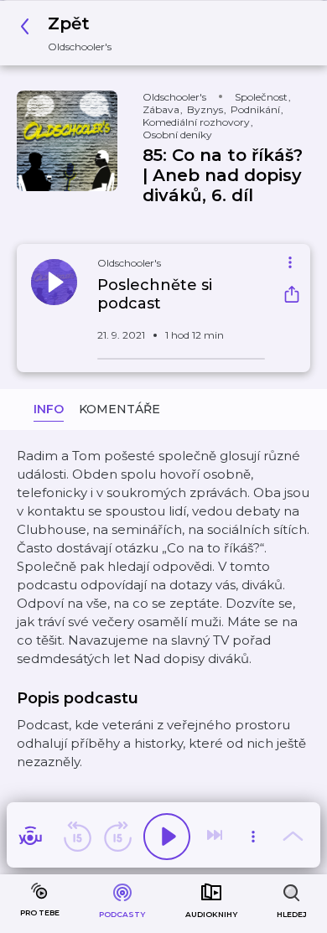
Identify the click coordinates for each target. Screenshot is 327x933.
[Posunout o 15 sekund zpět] (77, 836)
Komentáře (119, 409)
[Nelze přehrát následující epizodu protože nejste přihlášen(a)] (216, 836)
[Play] (167, 836)
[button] (70, 33)
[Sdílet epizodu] (292, 296)
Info (49, 409)
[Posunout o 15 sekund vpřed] (117, 836)
